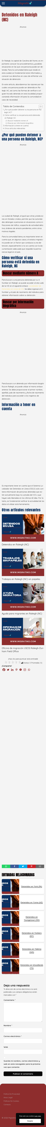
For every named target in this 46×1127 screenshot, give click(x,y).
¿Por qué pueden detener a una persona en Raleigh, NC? (23, 111)
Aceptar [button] (30, 1121)
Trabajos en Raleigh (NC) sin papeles (21, 579)
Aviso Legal (8, 1097)
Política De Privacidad (12, 1094)
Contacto (7, 1105)
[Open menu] (3, 3)
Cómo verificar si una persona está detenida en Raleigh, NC (22, 116)
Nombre (8, 1025)
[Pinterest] (16, 670)
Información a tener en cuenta (16, 126)
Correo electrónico (13, 1036)
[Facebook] (4, 670)
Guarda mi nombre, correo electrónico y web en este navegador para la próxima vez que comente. (22, 1064)
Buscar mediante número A (18, 121)
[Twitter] (8, 670)
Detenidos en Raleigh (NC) (15, 544)
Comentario (9, 1000)
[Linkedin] (12, 670)
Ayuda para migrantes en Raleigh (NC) (22, 613)
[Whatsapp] (29, 670)
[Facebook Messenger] (20, 670)
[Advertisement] (23, 43)
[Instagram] (25, 670)
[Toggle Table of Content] (39, 106)
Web (6, 1047)
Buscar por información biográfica (20, 123)
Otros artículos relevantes (14, 128)
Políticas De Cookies (11, 1101)
